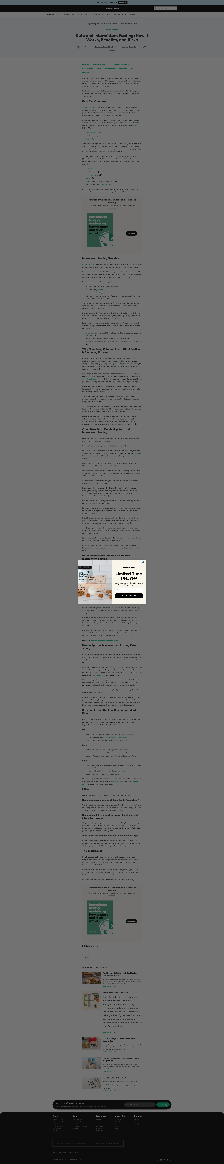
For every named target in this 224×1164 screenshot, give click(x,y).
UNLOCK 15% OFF (128, 596)
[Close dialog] (143, 562)
